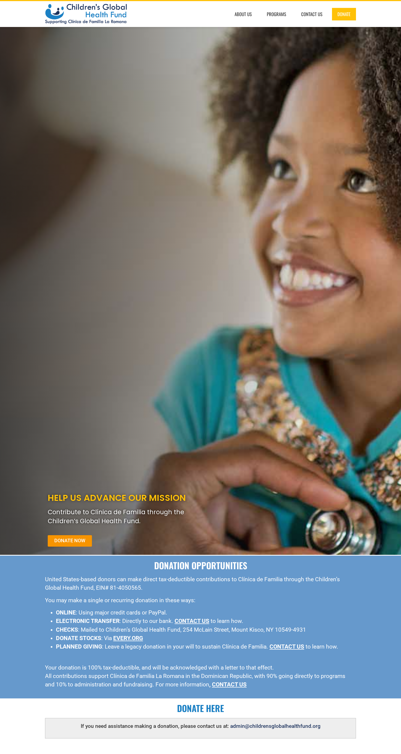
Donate (344, 14)
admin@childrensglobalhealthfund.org (275, 726)
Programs (276, 14)
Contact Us (311, 14)
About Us (243, 14)
